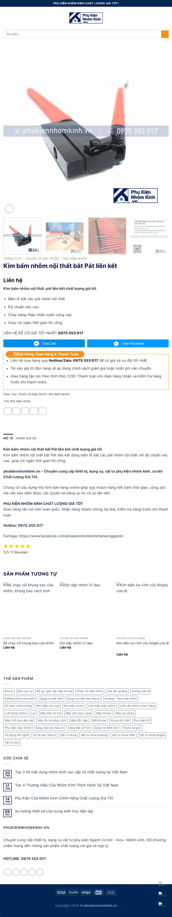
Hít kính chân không (18, 705)
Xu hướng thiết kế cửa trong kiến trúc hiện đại (54, 811)
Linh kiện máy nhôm (101, 705)
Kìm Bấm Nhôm (75, 258)
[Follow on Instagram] (15, 872)
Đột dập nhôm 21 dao (76, 643)
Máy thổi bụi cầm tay (19, 720)
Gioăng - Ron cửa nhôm (121, 698)
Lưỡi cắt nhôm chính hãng (137, 705)
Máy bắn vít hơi (50, 713)
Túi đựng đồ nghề (16, 735)
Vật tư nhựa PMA (123, 735)
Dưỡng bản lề (141, 691)
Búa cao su (25, 691)
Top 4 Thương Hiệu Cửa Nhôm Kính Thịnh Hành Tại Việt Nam (66, 785)
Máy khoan (103, 713)
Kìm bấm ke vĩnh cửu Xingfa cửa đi (142, 643)
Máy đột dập (79, 720)
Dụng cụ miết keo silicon (83, 698)
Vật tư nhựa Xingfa (152, 735)
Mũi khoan (99, 720)
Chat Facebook (133, 343)
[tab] (8, 438)
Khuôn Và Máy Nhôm (42, 258)
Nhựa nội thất (120, 720)
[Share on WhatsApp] (8, 411)
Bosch (9, 691)
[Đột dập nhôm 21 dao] (86, 608)
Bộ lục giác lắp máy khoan (54, 691)
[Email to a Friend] (25, 411)
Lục (33, 713)
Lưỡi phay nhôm (16, 713)
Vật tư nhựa (68, 735)
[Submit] (165, 34)
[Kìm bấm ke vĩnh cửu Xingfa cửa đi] (142, 608)
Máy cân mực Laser (79, 713)
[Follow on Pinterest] (39, 872)
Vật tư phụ (12, 742)
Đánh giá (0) (26, 438)
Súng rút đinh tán (106, 728)
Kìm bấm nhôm (20, 401)
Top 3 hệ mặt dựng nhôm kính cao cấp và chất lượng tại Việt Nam (71, 772)
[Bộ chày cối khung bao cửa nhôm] (29, 608)
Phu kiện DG (142, 720)
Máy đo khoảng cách (52, 720)
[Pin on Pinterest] (34, 411)
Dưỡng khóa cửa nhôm (20, 698)
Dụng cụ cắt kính (51, 698)
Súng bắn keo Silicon (50, 728)
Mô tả (8, 438)
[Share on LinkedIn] (43, 411)
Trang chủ (12, 258)
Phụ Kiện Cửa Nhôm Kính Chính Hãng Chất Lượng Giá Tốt (64, 798)
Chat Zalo (49, 343)
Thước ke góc (131, 728)
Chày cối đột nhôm (90, 691)
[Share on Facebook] (16, 411)
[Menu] (6, 17)
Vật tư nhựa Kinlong (94, 735)
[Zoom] (9, 208)
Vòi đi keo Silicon (44, 735)
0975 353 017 (33, 858)
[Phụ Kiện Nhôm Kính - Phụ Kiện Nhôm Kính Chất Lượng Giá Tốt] (86, 18)
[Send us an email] (31, 872)
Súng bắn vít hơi (79, 728)
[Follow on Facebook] (7, 872)
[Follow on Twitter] (23, 872)
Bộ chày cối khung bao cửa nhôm (28, 643)
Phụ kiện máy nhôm (18, 728)
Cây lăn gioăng (117, 691)
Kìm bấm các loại (47, 705)
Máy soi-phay (125, 713)
